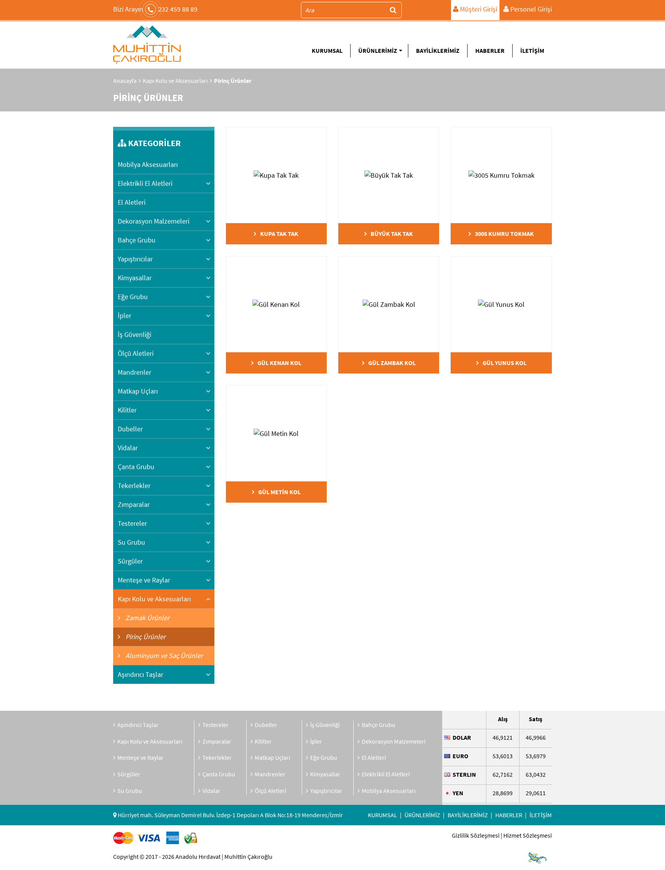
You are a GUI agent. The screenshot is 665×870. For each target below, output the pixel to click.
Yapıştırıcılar (135, 258)
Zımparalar (134, 504)
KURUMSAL (327, 50)
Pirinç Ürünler (144, 636)
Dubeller (130, 428)
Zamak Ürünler (146, 617)
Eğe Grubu (133, 296)
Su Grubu (131, 542)
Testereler (132, 523)
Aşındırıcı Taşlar (140, 674)
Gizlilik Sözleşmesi (476, 835)
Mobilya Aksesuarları (148, 164)
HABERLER (490, 50)
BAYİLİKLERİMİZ (437, 50)
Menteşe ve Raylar (144, 580)
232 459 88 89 (155, 9)
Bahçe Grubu (136, 240)
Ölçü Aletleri (136, 353)
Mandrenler (134, 372)
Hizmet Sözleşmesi (527, 835)
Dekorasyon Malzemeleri (153, 221)
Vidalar (128, 447)
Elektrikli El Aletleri (145, 183)
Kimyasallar (135, 277)
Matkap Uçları (138, 391)
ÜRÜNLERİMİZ (377, 50)
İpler (124, 315)
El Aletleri (131, 202)
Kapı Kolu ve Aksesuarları (175, 80)
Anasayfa (125, 80)
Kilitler (127, 410)
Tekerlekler (134, 485)
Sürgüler (130, 561)
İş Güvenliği (134, 334)
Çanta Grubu (136, 466)
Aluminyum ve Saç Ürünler (163, 655)
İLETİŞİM (532, 50)
